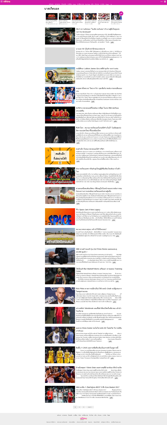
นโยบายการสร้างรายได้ (82, 422)
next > (90, 407)
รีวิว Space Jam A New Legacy (88, 210)
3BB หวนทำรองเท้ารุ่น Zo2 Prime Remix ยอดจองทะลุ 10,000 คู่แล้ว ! (96, 250)
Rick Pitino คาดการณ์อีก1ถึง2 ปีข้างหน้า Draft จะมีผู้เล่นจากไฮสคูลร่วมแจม (99, 290)
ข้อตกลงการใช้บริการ (51, 422)
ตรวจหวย (57, 4)
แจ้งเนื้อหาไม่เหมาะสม (116, 422)
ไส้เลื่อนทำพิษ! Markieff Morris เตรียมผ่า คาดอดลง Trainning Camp (99, 270)
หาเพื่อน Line (80, 4)
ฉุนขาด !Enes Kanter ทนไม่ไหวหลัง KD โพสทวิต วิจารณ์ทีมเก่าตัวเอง (99, 329)
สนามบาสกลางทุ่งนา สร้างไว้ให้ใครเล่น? (91, 229)
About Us (90, 422)
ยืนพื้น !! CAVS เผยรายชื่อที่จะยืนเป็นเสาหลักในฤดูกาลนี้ (97, 348)
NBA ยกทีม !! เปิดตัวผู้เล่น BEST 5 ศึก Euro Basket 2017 (97, 387)
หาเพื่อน (70, 4)
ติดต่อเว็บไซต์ (96, 422)
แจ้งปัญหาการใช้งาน (105, 422)
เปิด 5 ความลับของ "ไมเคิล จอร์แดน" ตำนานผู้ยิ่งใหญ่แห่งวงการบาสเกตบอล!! (97, 30)
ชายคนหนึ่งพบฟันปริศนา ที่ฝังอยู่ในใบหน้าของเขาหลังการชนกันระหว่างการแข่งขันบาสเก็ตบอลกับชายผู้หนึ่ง (99, 189)
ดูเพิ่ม (112, 42)
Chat (74, 4)
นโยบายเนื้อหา (72, 422)
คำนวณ (97, 4)
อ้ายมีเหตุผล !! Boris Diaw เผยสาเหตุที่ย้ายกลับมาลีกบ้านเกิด (99, 368)
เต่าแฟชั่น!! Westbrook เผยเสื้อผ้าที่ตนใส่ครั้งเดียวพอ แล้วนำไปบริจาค (98, 309)
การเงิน (102, 4)
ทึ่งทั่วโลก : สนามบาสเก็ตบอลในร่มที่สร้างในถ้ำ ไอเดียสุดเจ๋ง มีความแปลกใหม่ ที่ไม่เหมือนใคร (98, 129)
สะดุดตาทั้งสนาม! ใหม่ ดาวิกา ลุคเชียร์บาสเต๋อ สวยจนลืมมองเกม (99, 89)
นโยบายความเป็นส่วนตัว (62, 422)
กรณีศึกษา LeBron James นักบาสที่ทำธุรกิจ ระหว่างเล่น (97, 69)
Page (107, 4)
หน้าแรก (51, 4)
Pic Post (87, 4)
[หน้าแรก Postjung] (6, 1)
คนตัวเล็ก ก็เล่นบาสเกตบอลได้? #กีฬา (90, 149)
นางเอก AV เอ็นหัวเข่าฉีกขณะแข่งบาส (90, 49)
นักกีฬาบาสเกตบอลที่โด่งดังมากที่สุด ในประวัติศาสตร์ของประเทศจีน (97, 109)
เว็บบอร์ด (63, 4)
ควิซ (92, 4)
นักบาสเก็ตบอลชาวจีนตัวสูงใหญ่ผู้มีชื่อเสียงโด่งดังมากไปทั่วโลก (98, 170)
